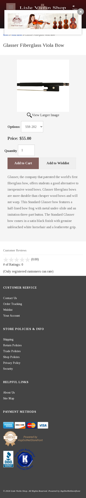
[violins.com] (43, 8)
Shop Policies (11, 357)
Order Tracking (12, 304)
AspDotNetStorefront (70, 491)
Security (8, 368)
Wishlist (8, 309)
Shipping (8, 339)
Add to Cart (23, 163)
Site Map (8, 398)
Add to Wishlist (58, 163)
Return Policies (12, 345)
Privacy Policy (11, 362)
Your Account (11, 315)
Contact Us (10, 298)
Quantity (10, 151)
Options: (14, 127)
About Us (9, 392)
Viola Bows (16, 34)
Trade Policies (12, 351)
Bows (6, 34)
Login (75, 9)
